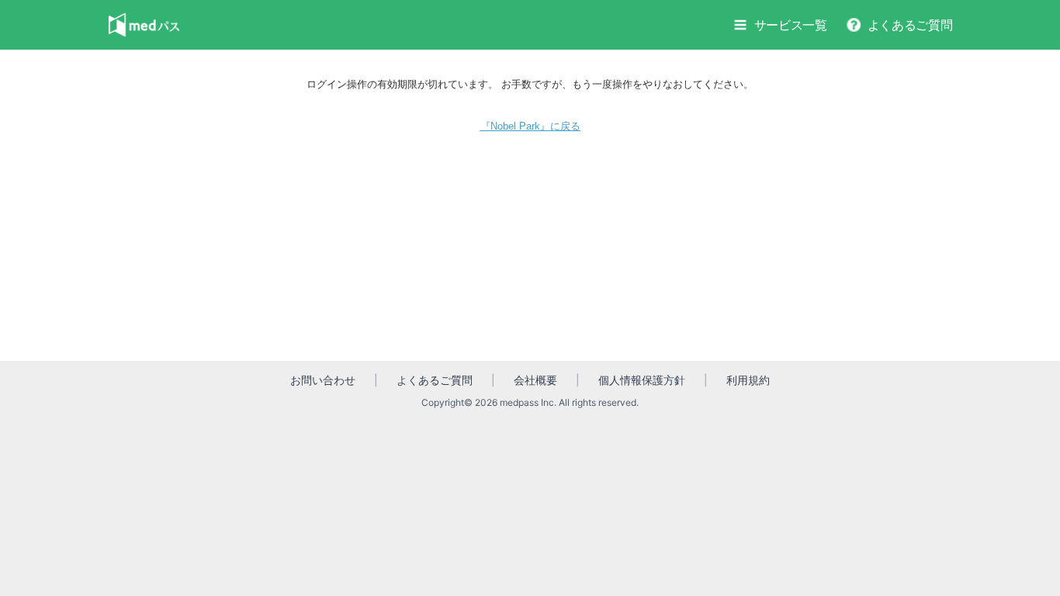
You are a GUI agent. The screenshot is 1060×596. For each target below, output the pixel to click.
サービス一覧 (790, 25)
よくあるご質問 (910, 25)
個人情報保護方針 (641, 379)
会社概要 (535, 379)
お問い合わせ (322, 379)
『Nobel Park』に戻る (530, 126)
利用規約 (748, 379)
